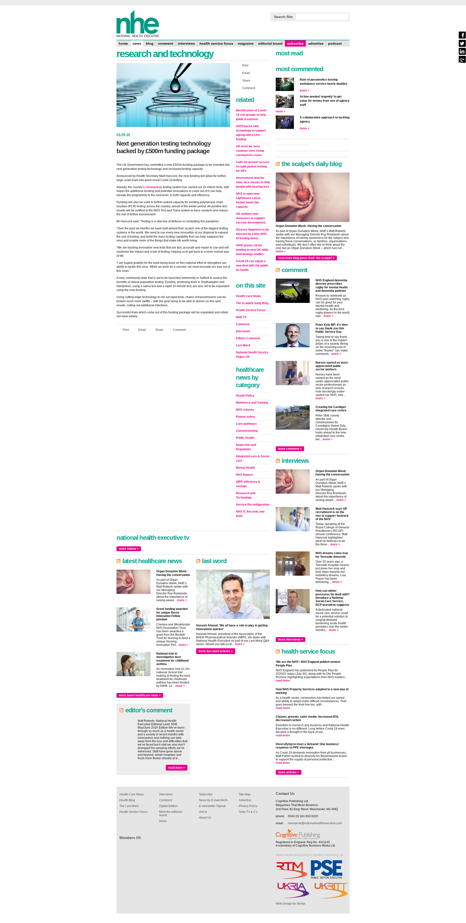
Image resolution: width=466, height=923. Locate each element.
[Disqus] (173, 399)
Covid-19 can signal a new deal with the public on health (252, 265)
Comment (179, 330)
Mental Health (245, 467)
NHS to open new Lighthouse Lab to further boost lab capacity (248, 200)
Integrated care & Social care (252, 458)
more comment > (290, 448)
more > (182, 600)
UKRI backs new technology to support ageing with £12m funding (251, 133)
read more (283, 680)
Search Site (283, 17)
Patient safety (245, 416)
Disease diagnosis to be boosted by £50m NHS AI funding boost (252, 234)
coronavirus (153, 187)
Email (142, 330)
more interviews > (290, 639)
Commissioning (247, 430)
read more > (176, 767)
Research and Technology (245, 495)
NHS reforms (245, 409)
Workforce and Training (252, 402)
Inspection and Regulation (246, 447)
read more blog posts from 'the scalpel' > (306, 258)
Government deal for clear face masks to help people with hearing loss (253, 182)
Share (159, 330)
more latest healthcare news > (140, 695)
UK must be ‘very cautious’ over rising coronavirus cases (250, 151)
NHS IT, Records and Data (250, 514)
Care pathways (246, 423)
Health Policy (245, 395)
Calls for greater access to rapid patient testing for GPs (252, 166)
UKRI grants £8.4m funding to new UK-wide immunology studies (252, 250)
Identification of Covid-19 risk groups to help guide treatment (251, 115)
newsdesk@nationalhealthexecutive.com (315, 823)
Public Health (245, 438)
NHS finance (244, 474)
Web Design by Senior (290, 903)
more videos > (129, 548)
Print (126, 330)
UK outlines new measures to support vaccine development (251, 218)
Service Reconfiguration (252, 504)
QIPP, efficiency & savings (248, 484)
